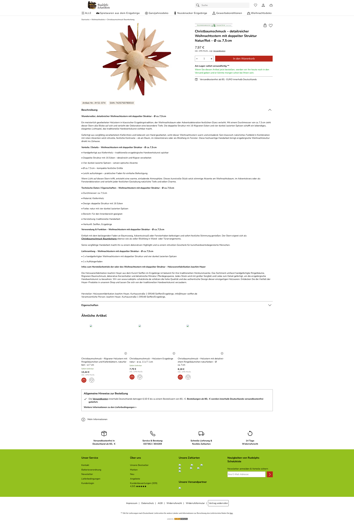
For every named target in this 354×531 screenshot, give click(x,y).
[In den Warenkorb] (83, 380)
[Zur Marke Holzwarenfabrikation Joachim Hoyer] (213, 25)
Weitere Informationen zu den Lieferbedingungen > (110, 407)
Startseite (85, 19)
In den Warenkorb (244, 58)
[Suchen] (198, 5)
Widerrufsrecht (174, 503)
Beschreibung (89, 110)
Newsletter (87, 474)
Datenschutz (147, 503)
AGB (160, 503)
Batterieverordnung (91, 469)
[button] (265, 25)
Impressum (131, 503)
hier (231, 513)
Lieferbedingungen (90, 478)
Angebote (135, 478)
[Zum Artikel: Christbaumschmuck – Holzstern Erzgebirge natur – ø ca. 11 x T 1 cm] (152, 340)
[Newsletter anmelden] (270, 474)
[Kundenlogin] (263, 5)
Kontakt (85, 465)
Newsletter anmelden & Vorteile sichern (247, 468)
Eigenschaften (89, 305)
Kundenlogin (87, 483)
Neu (132, 474)
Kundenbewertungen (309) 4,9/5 (143, 485)
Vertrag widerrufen (218, 503)
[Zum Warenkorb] (271, 5)
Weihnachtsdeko (98, 19)
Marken (134, 469)
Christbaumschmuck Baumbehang (121, 19)
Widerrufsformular (195, 503)
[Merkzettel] (255, 5)
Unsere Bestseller (139, 465)
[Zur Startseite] (98, 5)
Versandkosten (219, 51)
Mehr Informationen (97, 419)
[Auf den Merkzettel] (271, 25)
